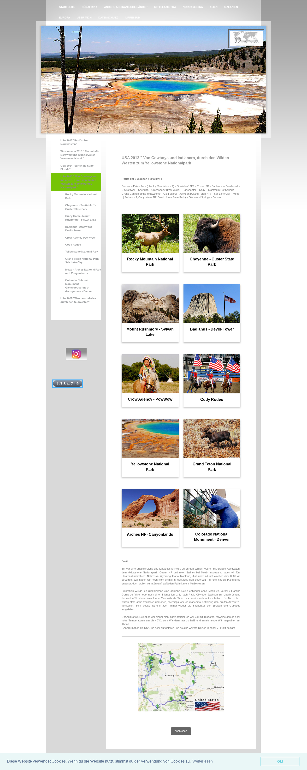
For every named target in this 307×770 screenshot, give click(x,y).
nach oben (181, 730)
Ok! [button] (280, 761)
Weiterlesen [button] (202, 761)
